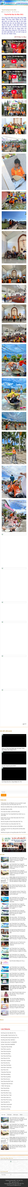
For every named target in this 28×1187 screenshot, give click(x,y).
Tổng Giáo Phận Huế (6, 1072)
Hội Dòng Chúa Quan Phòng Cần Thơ (10, 1037)
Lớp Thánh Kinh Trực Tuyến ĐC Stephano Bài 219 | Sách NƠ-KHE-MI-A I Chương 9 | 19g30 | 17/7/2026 (18, 925)
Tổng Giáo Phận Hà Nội (6, 1046)
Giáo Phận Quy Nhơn (6, 1076)
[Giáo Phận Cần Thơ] (14, 3)
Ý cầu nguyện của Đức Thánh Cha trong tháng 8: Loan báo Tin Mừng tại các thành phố (17, 893)
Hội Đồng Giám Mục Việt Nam (8, 1039)
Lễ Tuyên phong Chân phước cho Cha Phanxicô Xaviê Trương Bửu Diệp (17, 931)
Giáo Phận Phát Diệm (6, 1065)
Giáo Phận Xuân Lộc (6, 1097)
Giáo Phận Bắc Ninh (5, 1053)
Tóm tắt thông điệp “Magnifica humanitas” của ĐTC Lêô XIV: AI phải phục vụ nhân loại (17, 1000)
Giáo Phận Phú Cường (6, 1099)
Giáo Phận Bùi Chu (5, 1063)
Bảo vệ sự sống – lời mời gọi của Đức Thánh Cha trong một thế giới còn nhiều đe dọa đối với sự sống (17, 919)
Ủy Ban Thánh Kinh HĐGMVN (8, 1044)
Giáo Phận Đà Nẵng (5, 1074)
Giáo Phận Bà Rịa (5, 1088)
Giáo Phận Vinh (4, 1069)
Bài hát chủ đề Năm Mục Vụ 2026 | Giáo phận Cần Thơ (14, 806)
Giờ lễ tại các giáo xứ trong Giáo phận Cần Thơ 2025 (13, 832)
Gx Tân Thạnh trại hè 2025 (9, 766)
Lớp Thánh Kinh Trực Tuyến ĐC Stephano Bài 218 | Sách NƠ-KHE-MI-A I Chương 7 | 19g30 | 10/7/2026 (18, 937)
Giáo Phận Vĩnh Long (6, 1106)
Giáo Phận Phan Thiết (6, 1095)
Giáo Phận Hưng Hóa (6, 1051)
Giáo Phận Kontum (5, 1079)
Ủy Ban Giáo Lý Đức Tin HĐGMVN (9, 1042)
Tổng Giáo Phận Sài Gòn (7, 1083)
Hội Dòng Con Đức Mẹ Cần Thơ (8, 1033)
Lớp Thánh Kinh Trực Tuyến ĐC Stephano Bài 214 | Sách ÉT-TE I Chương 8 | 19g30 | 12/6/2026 (17, 975)
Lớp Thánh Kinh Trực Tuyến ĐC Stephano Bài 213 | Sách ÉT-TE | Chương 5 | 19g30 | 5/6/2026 (17, 981)
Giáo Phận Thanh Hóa (6, 1067)
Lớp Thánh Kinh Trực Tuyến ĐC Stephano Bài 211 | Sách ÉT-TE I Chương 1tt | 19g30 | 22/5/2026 (17, 1012)
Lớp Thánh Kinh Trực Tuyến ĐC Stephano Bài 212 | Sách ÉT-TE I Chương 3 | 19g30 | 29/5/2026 (17, 1006)
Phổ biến (9, 1114)
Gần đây (3, 1114)
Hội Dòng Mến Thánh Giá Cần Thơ (9, 1035)
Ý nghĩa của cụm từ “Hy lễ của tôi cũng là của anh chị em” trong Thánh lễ (17, 944)
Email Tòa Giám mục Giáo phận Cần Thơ (10, 824)
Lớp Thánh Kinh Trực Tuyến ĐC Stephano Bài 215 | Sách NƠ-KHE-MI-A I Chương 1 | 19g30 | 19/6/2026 (18, 968)
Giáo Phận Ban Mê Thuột (7, 1081)
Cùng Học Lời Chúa (5, 1109)
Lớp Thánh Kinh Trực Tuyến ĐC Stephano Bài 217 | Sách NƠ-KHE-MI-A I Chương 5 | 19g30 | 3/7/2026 (17, 950)
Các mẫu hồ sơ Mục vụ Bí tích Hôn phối (10, 811)
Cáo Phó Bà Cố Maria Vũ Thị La (16, 961)
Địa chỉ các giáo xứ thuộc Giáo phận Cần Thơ (11, 821)
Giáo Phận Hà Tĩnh (5, 1058)
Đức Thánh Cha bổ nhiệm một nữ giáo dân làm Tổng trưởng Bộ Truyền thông (17, 994)
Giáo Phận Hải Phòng (6, 1056)
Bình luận (15, 1114)
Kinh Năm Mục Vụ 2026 (6, 809)
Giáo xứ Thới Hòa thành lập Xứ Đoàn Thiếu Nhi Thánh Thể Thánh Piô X (13, 749)
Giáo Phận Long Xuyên (6, 1104)
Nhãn (21, 1114)
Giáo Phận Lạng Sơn (6, 1049)
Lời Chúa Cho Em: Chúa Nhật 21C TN (12, 781)
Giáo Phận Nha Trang (6, 1092)
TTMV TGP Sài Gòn (5, 1086)
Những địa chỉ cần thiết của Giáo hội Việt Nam (12, 826)
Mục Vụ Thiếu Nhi (7, 11)
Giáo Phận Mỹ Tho (5, 1102)
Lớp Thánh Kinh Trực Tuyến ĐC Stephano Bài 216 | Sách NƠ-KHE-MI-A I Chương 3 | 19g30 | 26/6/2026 (18, 956)
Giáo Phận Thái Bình (6, 1060)
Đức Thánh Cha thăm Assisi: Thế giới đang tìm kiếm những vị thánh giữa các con (17, 887)
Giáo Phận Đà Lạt (5, 1090)
